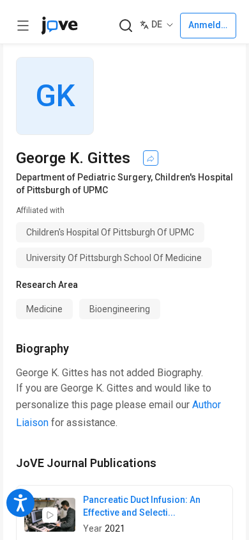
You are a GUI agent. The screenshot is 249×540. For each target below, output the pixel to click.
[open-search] (125, 26)
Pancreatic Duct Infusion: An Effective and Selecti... (141, 506)
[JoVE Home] (59, 26)
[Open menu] (23, 25)
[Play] (49, 515)
